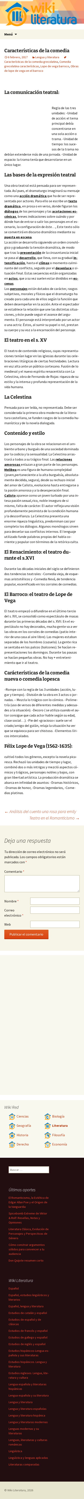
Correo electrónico (13, 912)
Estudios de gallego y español (28, 1337)
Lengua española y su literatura (29, 1395)
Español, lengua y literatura (26, 1306)
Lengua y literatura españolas (28, 1409)
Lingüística (15, 1451)
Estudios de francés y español (28, 1331)
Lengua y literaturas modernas (28, 1422)
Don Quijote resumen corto (26, 1260)
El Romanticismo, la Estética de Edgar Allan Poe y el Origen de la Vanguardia (29, 1202)
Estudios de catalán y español (28, 1313)
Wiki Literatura (16, 1490)
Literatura (60, 1126)
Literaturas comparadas (24, 1464)
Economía (59, 1144)
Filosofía (58, 1135)
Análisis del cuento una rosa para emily (40, 811)
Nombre (11, 901)
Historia (22, 1135)
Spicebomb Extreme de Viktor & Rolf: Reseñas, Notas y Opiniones (28, 1217)
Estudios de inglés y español (27, 1344)
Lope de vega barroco (54, 66)
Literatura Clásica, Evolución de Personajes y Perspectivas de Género (29, 1233)
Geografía (24, 1126)
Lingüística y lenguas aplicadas (28, 1458)
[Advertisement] (28, 123)
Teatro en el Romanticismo (54, 818)
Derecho (23, 1144)
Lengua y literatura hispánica (27, 1415)
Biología (58, 1116)
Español (14, 1288)
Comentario (14, 871)
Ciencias (23, 1116)
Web (7, 924)
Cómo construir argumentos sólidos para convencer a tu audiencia (27, 1249)
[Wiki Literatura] (42, 14)
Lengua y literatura (47, 57)
